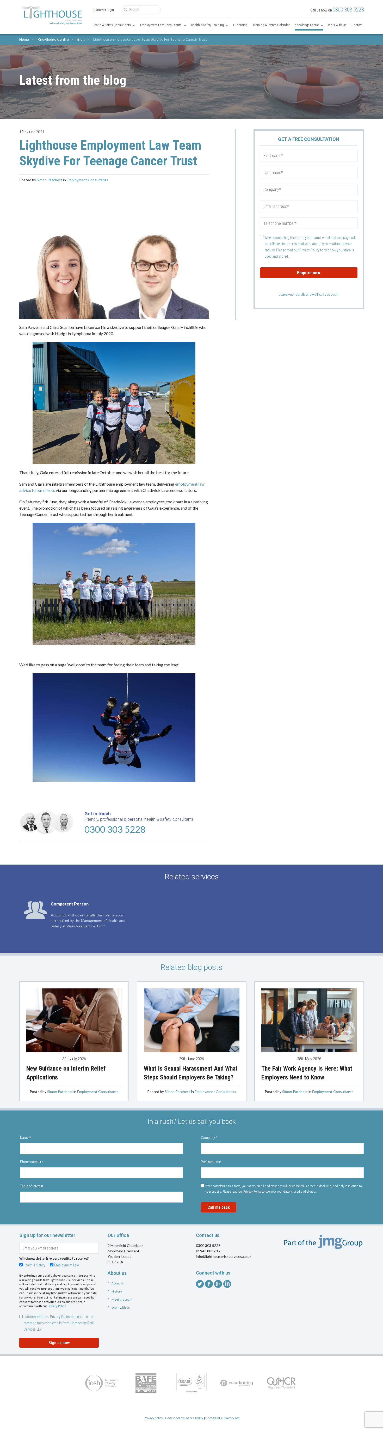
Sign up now (59, 1342)
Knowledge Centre (307, 25)
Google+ (218, 1284)
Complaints (213, 1418)
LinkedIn (227, 1284)
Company (209, 1138)
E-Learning (240, 25)
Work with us (121, 1307)
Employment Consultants (87, 180)
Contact (356, 25)
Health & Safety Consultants (111, 25)
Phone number (32, 1162)
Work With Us (337, 25)
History (117, 1291)
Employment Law (66, 1265)
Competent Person (70, 904)
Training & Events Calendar (271, 25)
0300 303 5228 (348, 10)
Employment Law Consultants (161, 25)
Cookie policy (174, 1418)
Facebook (209, 1284)
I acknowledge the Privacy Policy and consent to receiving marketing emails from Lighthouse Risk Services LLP (59, 1323)
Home (24, 39)
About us (118, 1283)
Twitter (200, 1284)
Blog (81, 39)
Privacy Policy (309, 250)
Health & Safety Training (207, 25)
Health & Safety (34, 1265)
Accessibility (194, 1418)
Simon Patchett (49, 180)
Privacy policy (153, 1418)
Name (25, 1138)
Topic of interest (31, 1186)
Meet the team (122, 1299)
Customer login (103, 10)
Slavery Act (231, 1418)
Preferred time (211, 1162)
